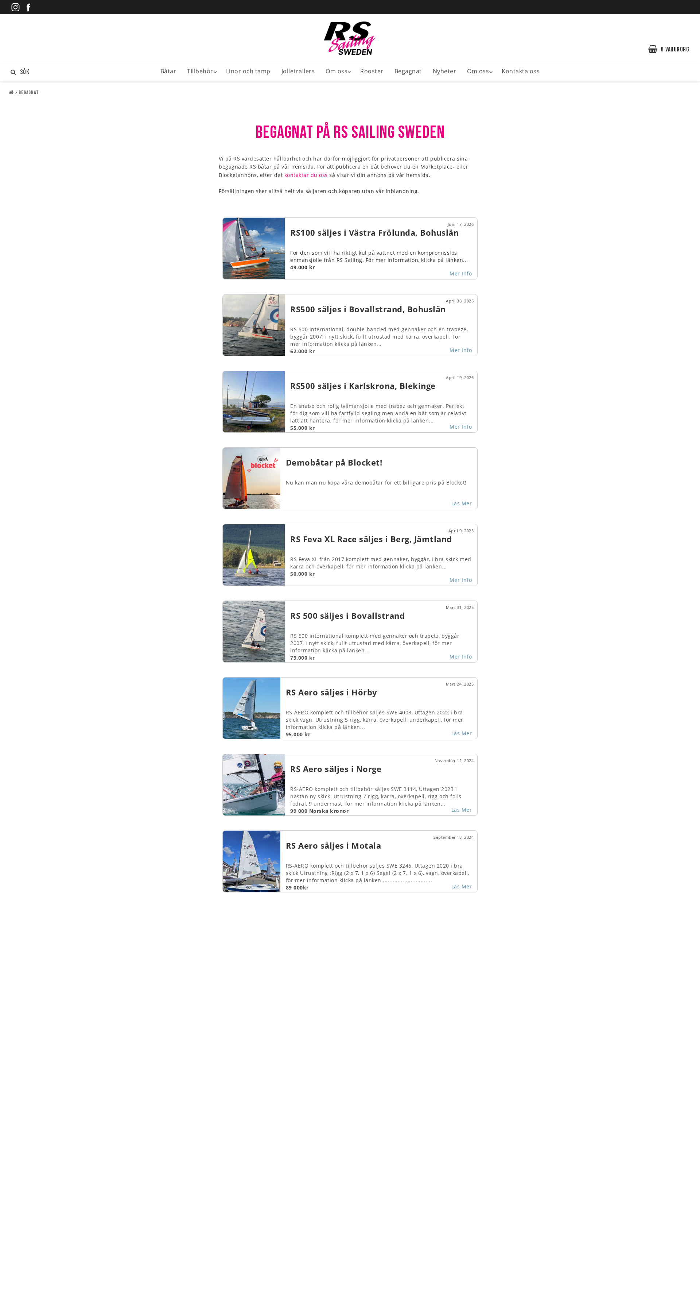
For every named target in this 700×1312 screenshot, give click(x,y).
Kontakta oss (521, 71)
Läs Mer (461, 503)
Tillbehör (200, 71)
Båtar (168, 71)
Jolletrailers (298, 71)
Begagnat (408, 71)
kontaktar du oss (306, 174)
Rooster (372, 71)
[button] (672, 49)
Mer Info (461, 273)
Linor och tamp (248, 71)
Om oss (336, 71)
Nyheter (444, 71)
